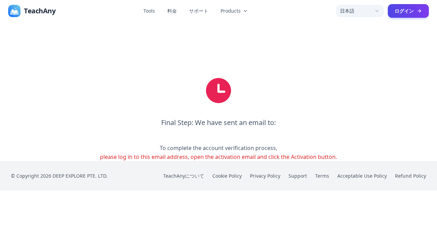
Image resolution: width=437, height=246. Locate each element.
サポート (198, 11)
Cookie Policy (227, 176)
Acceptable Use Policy (362, 176)
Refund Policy (410, 176)
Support (297, 176)
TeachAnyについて (183, 176)
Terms (322, 176)
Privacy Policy (265, 176)
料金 (172, 11)
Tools (149, 11)
